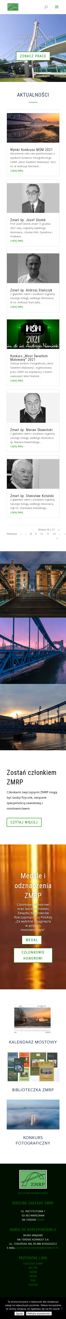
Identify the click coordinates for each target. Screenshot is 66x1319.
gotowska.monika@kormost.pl (37, 1247)
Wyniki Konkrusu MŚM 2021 (31, 150)
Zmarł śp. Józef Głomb (28, 220)
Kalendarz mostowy (33, 1042)
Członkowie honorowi (33, 955)
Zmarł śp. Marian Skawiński (31, 430)
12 (54, 533)
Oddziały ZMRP (33, 1263)
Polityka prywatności (33, 1193)
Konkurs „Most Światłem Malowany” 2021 (29, 358)
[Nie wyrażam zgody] (61, 1308)
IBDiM (40, 1219)
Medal (32, 940)
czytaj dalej (16, 170)
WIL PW (33, 1267)
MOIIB (33, 1276)
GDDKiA (33, 1284)
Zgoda (19, 1313)
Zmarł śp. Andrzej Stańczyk (31, 290)
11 (47, 533)
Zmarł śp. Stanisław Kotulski (32, 496)
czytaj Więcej (24, 822)
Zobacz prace (33, 56)
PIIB (33, 1280)
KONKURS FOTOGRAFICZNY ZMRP (33, 39)
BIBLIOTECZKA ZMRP (33, 1089)
